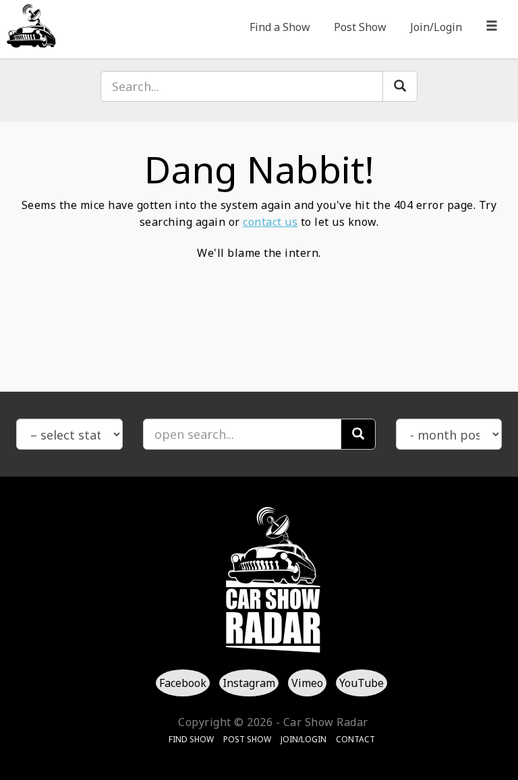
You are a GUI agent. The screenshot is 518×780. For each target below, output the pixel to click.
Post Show (360, 27)
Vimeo (307, 683)
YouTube (361, 683)
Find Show (191, 739)
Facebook (182, 683)
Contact (355, 739)
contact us (270, 221)
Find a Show (280, 27)
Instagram (249, 683)
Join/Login (436, 27)
